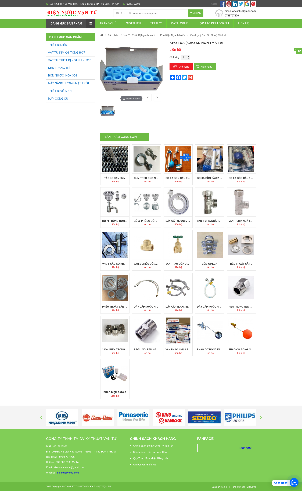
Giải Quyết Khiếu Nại (144, 464)
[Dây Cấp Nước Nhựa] (210, 288)
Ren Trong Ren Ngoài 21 (241, 306)
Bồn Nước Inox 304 (62, 75)
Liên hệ (243, 23)
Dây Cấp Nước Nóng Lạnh (146, 306)
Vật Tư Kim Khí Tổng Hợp (66, 52)
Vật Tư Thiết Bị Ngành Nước (70, 60)
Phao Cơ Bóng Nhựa (241, 349)
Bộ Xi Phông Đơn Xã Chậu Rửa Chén (115, 221)
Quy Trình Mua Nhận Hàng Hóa (150, 458)
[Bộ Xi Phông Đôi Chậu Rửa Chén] (147, 202)
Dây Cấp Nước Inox (178, 306)
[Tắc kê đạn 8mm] (115, 159)
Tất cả (119, 13)
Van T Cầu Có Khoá (115, 263)
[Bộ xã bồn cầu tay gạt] (178, 159)
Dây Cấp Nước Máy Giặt (178, 221)
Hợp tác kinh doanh (213, 23)
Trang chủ (108, 23)
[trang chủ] (101, 35)
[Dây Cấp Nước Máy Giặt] (178, 202)
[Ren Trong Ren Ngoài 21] (241, 288)
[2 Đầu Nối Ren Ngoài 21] (147, 331)
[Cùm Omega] (210, 245)
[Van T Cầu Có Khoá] (115, 245)
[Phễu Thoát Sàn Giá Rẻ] (115, 288)
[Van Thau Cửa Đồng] (178, 245)
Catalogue (179, 23)
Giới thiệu (133, 23)
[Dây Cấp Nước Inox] (178, 288)
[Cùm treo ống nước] (147, 159)
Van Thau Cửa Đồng (178, 263)
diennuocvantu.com (68, 472)
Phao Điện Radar (114, 392)
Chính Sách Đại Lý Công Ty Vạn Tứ (153, 445)
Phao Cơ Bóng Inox (209, 349)
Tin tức (156, 23)
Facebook (245, 447)
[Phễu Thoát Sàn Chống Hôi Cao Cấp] (241, 245)
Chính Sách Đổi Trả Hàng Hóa (150, 452)
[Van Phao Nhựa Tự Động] (178, 331)
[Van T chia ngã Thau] (210, 202)
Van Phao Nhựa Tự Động (178, 349)
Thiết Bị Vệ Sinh (60, 90)
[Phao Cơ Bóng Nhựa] (241, 331)
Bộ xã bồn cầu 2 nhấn (209, 178)
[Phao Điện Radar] (115, 373)
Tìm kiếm (195, 13)
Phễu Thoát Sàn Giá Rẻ (115, 306)
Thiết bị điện (57, 44)
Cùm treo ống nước (146, 178)
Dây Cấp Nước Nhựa (209, 306)
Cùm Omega (209, 263)
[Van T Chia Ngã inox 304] (241, 202)
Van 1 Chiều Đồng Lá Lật (146, 263)
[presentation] (41, 417)
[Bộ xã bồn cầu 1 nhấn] (241, 159)
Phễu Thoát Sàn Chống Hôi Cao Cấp (241, 263)
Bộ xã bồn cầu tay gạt (178, 178)
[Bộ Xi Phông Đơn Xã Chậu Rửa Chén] (115, 202)
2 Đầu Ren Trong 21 (115, 349)
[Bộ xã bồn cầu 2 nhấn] (210, 159)
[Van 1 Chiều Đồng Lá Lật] (147, 245)
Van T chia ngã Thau (209, 221)
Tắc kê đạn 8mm (114, 178)
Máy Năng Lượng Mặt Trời (68, 83)
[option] (131, 71)
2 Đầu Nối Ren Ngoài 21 (146, 349)
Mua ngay (206, 66)
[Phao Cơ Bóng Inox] (210, 331)
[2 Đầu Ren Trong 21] (115, 331)
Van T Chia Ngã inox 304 (241, 221)
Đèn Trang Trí (59, 67)
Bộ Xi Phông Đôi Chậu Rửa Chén (146, 221)
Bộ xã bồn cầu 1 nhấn (241, 178)
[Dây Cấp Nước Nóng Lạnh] (147, 288)
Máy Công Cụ (58, 98)
